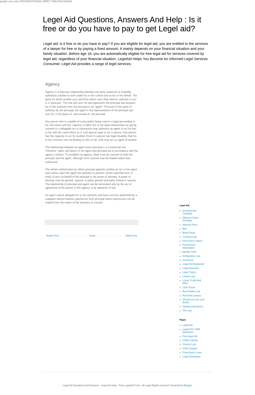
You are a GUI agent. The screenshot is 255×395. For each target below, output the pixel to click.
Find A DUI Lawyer (192, 241)
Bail (184, 228)
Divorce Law (189, 344)
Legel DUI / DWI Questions (191, 331)
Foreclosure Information (188, 246)
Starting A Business (192, 306)
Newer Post (52, 235)
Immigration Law (191, 256)
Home (92, 235)
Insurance (187, 260)
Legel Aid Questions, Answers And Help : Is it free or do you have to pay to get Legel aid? (122, 24)
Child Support (189, 348)
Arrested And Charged (189, 212)
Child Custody (190, 340)
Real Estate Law (191, 291)
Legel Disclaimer (191, 356)
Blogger (188, 385)
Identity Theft (189, 251)
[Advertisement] (176, 138)
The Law (187, 310)
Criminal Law (189, 237)
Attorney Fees (189, 224)
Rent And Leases (191, 295)
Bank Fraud (188, 232)
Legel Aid (187, 325)
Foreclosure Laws (192, 352)
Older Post (131, 235)
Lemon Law (188, 276)
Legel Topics (189, 272)
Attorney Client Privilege (190, 219)
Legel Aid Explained (193, 264)
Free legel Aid (189, 336)
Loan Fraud (188, 287)
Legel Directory (190, 268)
